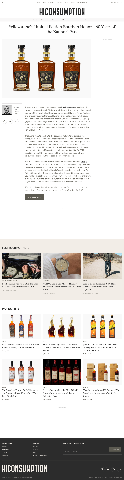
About (4, 447)
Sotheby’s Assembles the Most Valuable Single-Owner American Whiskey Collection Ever (61, 393)
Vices (73, 2)
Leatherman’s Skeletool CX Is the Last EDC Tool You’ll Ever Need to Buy (20, 285)
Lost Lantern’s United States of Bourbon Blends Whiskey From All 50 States (21, 346)
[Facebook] (113, 469)
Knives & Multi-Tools (9, 280)
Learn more (88, 19)
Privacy (35, 447)
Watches (51, 2)
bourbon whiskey (68, 107)
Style (66, 2)
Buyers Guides (82, 2)
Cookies (35, 449)
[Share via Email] (16, 121)
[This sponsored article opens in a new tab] (21, 266)
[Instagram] (102, 469)
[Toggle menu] (2, 2)
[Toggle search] (121, 2)
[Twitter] (107, 469)
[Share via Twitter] (10, 121)
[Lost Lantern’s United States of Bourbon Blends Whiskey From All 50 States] (21, 326)
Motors (59, 2)
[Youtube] (119, 469)
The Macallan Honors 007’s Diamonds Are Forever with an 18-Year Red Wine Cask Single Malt (20, 393)
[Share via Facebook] (4, 121)
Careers (5, 455)
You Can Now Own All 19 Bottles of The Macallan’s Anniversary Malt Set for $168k (101, 393)
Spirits (15, 17)
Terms (35, 452)
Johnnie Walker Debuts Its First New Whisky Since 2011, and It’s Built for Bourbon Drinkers (100, 348)
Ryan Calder (7, 351)
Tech (44, 2)
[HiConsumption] (62, 11)
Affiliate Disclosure (40, 455)
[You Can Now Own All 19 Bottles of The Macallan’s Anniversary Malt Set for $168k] (102, 372)
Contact (5, 452)
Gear (38, 2)
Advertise (5, 449)
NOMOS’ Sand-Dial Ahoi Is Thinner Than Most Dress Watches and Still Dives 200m (62, 287)
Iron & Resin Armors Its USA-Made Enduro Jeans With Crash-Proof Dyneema (100, 287)
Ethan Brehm (47, 354)
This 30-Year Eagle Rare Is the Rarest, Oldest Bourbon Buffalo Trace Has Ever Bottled (61, 348)
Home (3, 17)
